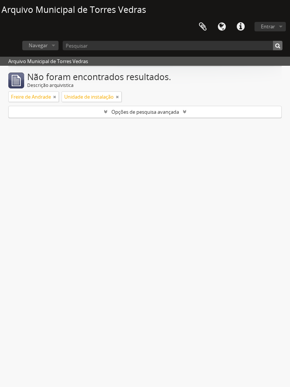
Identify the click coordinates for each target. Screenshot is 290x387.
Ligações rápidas (240, 26)
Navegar (38, 45)
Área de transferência (202, 26)
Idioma (221, 26)
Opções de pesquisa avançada (145, 111)
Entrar (268, 26)
